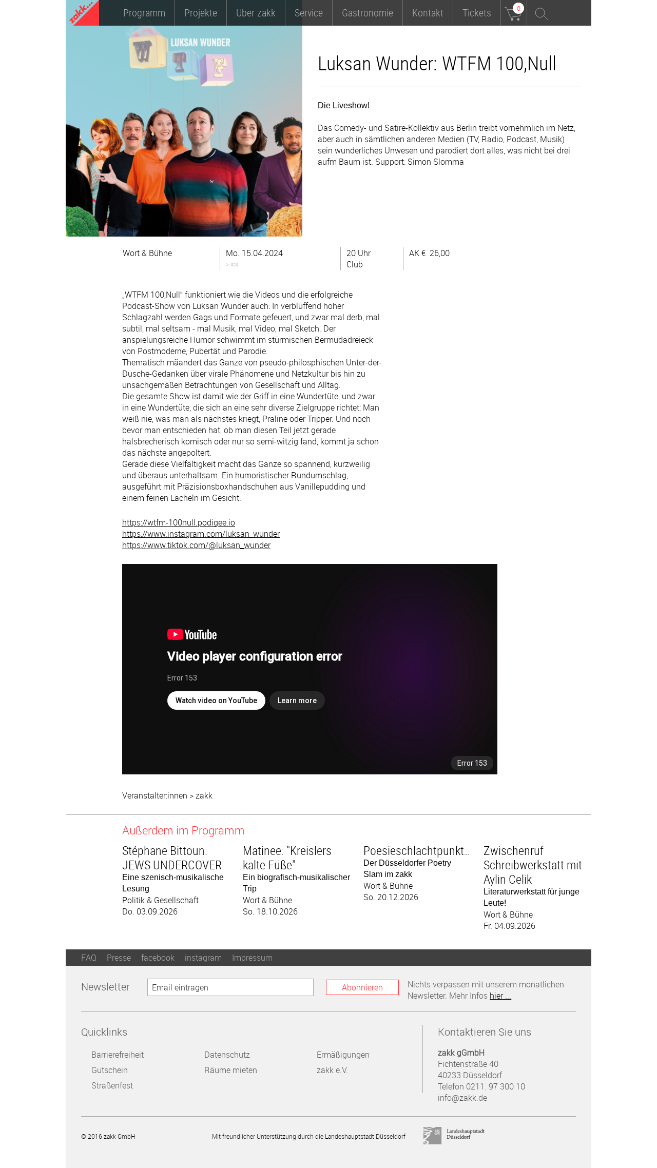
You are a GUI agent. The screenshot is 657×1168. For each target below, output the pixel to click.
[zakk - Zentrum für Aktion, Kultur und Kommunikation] (84, 14)
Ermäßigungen (343, 1054)
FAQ (88, 957)
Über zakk (256, 13)
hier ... (500, 995)
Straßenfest (112, 1085)
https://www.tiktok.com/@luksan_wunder (196, 545)
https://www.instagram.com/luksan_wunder (201, 533)
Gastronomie (367, 13)
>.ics (232, 264)
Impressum (252, 957)
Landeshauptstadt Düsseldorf (454, 1136)
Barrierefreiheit (117, 1054)
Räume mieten (230, 1070)
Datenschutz (227, 1054)
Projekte (200, 13)
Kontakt (427, 13)
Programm (144, 13)
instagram (203, 957)
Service (309, 13)
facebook (158, 957)
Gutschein (109, 1070)
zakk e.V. (332, 1070)
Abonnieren (362, 987)
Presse (119, 957)
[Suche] (540, 13)
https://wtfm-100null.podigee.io (178, 522)
